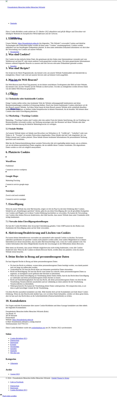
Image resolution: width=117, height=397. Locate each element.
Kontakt (13, 345)
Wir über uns (15, 353)
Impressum (14, 342)
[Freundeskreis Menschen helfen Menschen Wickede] (25, 7)
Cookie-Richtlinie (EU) (18, 338)
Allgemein (14, 363)
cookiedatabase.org (38, 328)
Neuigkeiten (14, 347)
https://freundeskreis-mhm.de (28, 43)
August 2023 (15, 374)
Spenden (13, 349)
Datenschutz (14, 340)
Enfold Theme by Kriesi (60, 378)
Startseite (13, 351)
